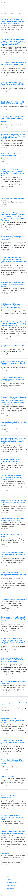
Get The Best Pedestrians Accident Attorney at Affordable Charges (13, 103)
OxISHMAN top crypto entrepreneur (14, 198)
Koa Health (5, 853)
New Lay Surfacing (7, 776)
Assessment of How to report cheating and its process (11, 460)
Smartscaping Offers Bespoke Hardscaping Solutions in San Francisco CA (11, 238)
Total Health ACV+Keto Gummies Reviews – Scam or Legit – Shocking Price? (13, 363)
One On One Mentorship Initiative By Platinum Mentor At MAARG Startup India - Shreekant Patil (14, 323)
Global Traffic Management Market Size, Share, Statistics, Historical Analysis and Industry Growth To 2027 (13, 440)
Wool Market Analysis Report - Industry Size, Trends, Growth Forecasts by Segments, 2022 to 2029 (12, 172)
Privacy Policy (11, 879)
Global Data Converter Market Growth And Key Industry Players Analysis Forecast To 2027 (13, 21)
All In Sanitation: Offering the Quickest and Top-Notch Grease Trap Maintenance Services (12, 306)
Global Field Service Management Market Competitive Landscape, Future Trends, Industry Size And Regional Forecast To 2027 (13, 42)
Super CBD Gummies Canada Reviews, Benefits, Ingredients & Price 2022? (12, 379)
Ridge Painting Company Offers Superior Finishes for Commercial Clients (13, 761)
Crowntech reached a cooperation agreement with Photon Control (13, 519)
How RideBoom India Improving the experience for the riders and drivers (13, 424)
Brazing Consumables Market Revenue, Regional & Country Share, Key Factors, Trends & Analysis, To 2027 (14, 641)
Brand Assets (11, 885)
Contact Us (10, 888)
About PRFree (11, 876)
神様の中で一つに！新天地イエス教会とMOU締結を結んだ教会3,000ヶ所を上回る (14, 502)
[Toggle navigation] (25, 2)
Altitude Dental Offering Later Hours (14, 599)
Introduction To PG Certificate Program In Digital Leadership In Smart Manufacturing (12, 742)
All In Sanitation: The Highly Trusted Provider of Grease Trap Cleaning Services (13, 284)
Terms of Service (12, 882)
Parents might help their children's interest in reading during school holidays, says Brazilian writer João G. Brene (13, 260)
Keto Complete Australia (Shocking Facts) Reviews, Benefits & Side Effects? (13, 84)
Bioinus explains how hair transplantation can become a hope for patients (13, 574)
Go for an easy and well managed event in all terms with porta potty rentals (13, 618)
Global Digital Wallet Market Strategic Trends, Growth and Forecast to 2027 (11, 477)
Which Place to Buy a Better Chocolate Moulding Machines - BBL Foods (14, 817)
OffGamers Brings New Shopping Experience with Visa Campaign (13, 832)
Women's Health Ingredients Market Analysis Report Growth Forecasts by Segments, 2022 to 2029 (14, 136)
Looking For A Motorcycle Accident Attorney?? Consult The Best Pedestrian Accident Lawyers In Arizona (13, 119)
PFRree (3, 3)
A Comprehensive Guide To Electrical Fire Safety (11, 155)
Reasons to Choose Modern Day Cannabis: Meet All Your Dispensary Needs (14, 554)
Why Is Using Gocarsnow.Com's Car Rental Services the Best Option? (14, 63)
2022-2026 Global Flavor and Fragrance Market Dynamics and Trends (12, 720)
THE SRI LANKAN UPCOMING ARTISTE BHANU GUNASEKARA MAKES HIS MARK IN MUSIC (12, 660)
